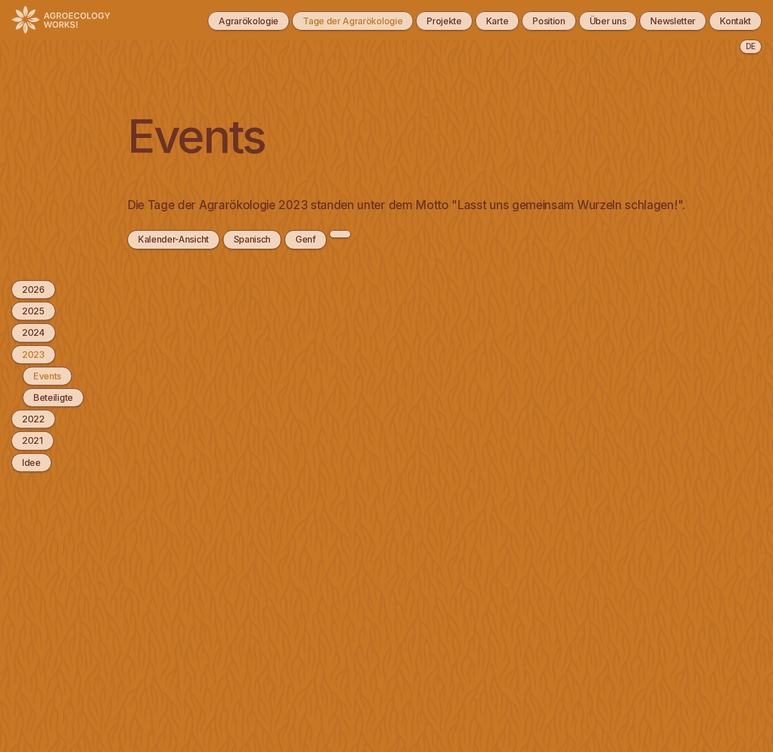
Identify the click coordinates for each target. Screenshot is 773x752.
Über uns (608, 21)
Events (47, 375)
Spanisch (252, 239)
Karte (497, 21)
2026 (33, 289)
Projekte (444, 21)
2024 (33, 332)
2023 (33, 354)
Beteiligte (53, 397)
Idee (31, 462)
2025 (33, 311)
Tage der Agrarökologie (352, 21)
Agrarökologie (248, 21)
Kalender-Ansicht (173, 239)
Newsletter (672, 21)
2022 (33, 419)
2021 (32, 440)
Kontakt (735, 21)
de (750, 46)
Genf (305, 239)
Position (548, 21)
